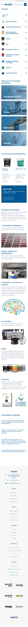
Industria (8, 127)
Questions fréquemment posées (14, 550)
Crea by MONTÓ (14, 517)
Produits (14, 529)
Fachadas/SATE (12, 96)
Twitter (14, 495)
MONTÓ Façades (14, 511)
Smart (6, 143)
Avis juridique (14, 566)
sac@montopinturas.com (14, 483)
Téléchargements (14, 556)
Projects (14, 538)
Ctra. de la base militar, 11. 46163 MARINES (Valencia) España (14, 476)
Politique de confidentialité (14, 569)
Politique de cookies (14, 572)
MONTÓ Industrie (14, 514)
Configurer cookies (14, 575)
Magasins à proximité (14, 547)
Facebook (14, 498)
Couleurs (14, 553)
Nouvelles (14, 535)
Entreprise (14, 532)
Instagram (14, 492)
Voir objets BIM (8, 198)
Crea (6, 112)
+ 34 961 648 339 (14, 480)
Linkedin (15, 501)
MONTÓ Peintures (14, 520)
